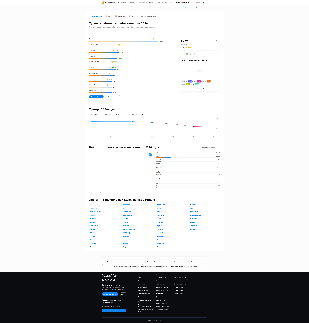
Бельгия (160, 211)
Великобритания (160, 159)
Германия (158, 156)
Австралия (127, 211)
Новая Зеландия (196, 215)
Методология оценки (188, 7)
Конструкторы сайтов (162, 309)
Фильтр (93, 33)
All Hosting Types (161, 277)
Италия (158, 185)
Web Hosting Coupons (180, 277)
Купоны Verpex (178, 293)
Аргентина (160, 236)
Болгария (160, 243)
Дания (92, 240)
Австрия (126, 240)
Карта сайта (141, 284)
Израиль (193, 229)
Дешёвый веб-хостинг (162, 290)
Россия (158, 178)
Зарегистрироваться (110, 294)
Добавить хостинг (143, 290)
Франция (158, 167)
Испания (93, 243)
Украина (160, 226)
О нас (139, 277)
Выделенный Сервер (162, 303)
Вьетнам (160, 229)
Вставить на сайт (113, 97)
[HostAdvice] (108, 2)
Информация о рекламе (201, 7)
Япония (158, 163)
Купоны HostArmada (180, 284)
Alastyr (92, 79)
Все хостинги (97, 16)
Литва (159, 247)
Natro (91, 38)
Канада (158, 171)
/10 (156, 39)
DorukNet (92, 84)
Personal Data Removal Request (144, 300)
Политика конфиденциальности (144, 305)
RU (205, 2)
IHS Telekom (93, 44)
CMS (109, 16)
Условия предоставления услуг (145, 310)
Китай (157, 182)
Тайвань (160, 218)
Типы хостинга (122, 2)
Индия (125, 243)
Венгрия (160, 208)
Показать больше (96, 97)
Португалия (127, 247)
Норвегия (160, 215)
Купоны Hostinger (179, 287)
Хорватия (193, 226)
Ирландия (127, 204)
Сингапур (126, 233)
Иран (192, 208)
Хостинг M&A (113, 311)
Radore (92, 56)
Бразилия (126, 236)
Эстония (193, 222)
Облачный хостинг (161, 300)
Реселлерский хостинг (162, 306)
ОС (133, 16)
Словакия (160, 240)
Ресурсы (151, 2)
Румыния (160, 222)
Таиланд (160, 233)
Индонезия (194, 211)
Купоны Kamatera (179, 281)
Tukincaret (93, 67)
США (157, 152)
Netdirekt (93, 90)
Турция (126, 218)
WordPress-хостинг (161, 284)
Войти (123, 294)
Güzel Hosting (94, 61)
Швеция (126, 226)
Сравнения (142, 2)
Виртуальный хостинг (162, 287)
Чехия (125, 222)
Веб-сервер (121, 16)
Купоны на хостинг (165, 2)
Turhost (92, 50)
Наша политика (142, 297)
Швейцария (127, 215)
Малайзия (193, 204)
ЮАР (125, 208)
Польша (93, 247)
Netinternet (93, 73)
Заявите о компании (144, 293)
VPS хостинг (159, 293)
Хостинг (158, 281)
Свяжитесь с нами (143, 281)
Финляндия (161, 204)
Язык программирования (148, 16)
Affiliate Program (142, 287)
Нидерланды (159, 174)
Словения (193, 218)
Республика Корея (129, 229)
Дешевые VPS (160, 297)
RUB (197, 2)
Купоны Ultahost (178, 290)
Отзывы (132, 2)
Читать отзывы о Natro (200, 88)
